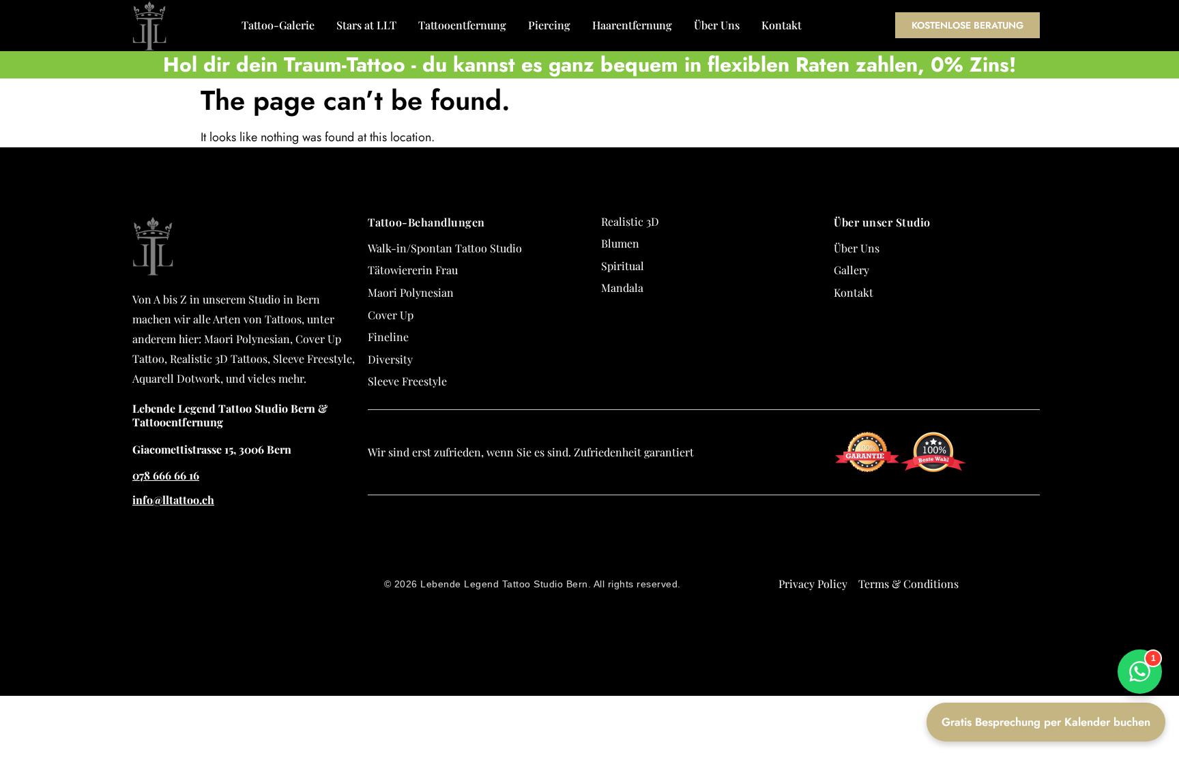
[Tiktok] (1045, 596)
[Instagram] (1045, 571)
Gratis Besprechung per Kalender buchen (1046, 722)
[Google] (1045, 522)
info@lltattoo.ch (173, 500)
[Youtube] (1045, 620)
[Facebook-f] (1045, 547)
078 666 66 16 (165, 475)
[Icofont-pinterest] (1045, 645)
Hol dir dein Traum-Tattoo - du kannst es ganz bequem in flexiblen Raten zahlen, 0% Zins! (589, 64)
